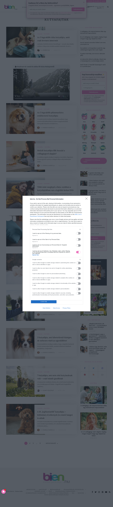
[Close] (87, 199)
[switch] (78, 233)
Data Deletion (46, 308)
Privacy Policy (66, 308)
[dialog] (56, 253)
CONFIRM (44, 301)
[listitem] (56, 229)
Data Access (56, 308)
